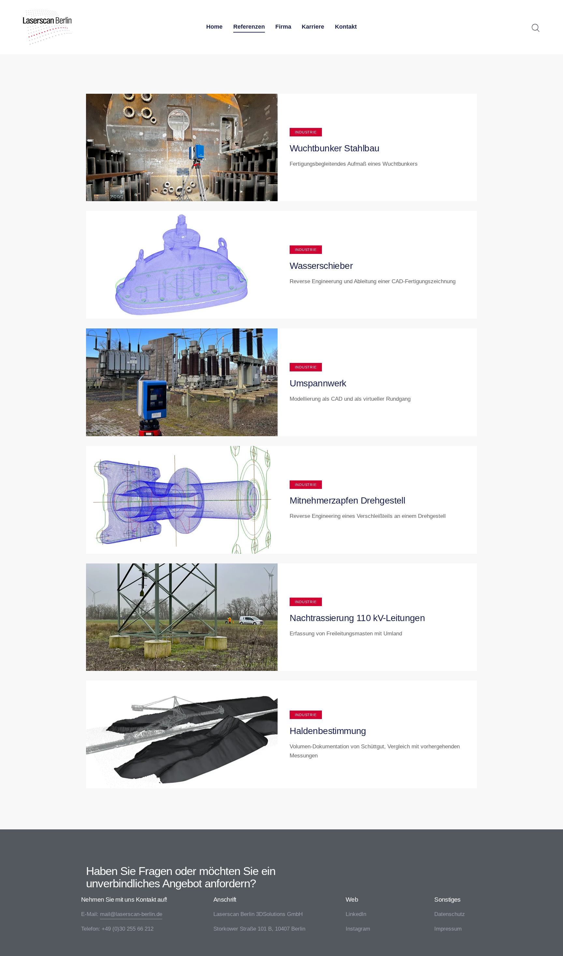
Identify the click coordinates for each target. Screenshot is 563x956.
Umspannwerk (318, 383)
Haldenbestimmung (328, 731)
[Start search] (535, 28)
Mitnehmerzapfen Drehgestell (347, 500)
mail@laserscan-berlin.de (131, 914)
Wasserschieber (321, 266)
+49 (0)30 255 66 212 (127, 929)
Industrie (305, 132)
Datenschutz (449, 914)
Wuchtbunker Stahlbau (334, 148)
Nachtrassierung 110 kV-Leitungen (357, 618)
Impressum (448, 929)
